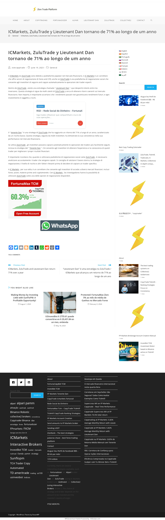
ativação (14, 407)
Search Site (15, 391)
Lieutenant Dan (62, 88)
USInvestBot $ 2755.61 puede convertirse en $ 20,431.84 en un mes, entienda (59, 319)
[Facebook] (14, 382)
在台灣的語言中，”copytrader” (130, 213)
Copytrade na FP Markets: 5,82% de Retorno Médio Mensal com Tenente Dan (100, 442)
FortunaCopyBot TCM (56, 384)
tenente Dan (16, 132)
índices (27, 477)
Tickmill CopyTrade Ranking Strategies (63, 413)
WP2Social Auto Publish (73, 519)
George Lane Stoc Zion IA (18, 433)
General (53, 67)
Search (122, 83)
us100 (40, 473)
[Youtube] (29, 382)
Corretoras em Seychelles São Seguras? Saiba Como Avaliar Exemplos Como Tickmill (97, 395)
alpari (13, 403)
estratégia (14, 424)
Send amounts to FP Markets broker (62, 423)
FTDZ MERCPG (53, 504)
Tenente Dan (35, 148)
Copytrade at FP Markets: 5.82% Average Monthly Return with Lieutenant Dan (98, 431)
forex (21, 424)
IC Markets (89, 76)
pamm (27, 453)
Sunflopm (17, 458)
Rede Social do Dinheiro (57, 403)
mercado (38, 450)
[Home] (9, 36)
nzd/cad (13, 454)
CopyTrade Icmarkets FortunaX (60, 398)
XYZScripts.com (95, 519)
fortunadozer (30, 424)
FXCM (27, 428)
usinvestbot (16, 477)
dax (33, 420)
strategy (34, 453)
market (31, 450)
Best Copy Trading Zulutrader (130, 147)
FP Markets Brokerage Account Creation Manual (137, 336)
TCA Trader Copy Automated (20, 466)
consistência (36, 417)
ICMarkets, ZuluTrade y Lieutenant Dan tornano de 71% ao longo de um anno (50, 36)
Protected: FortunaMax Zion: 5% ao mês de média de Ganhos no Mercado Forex (95, 297)
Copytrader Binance (20, 420)
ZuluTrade (26, 76)
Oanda (20, 453)
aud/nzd (30, 408)
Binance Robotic (19, 412)
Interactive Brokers (26, 444)
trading (33, 473)
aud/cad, (22, 408)
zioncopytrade (18, 67)
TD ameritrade (19, 473)
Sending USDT (53, 428)
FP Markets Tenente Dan (57, 394)
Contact (50, 446)
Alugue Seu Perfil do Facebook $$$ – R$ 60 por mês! (148, 99)
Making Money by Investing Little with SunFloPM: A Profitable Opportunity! (24, 297)
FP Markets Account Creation (59, 418)
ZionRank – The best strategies (60, 433)
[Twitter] (22, 382)
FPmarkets (16, 428)
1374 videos (52, 459)
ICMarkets (14, 76)
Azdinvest (62, 482)
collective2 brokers (20, 416)
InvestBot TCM (18, 449)
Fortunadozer (56, 472)
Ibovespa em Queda (93, 379)
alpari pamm (25, 403)
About (121, 258)
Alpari (68, 472)
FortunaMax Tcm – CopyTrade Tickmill (63, 408)
